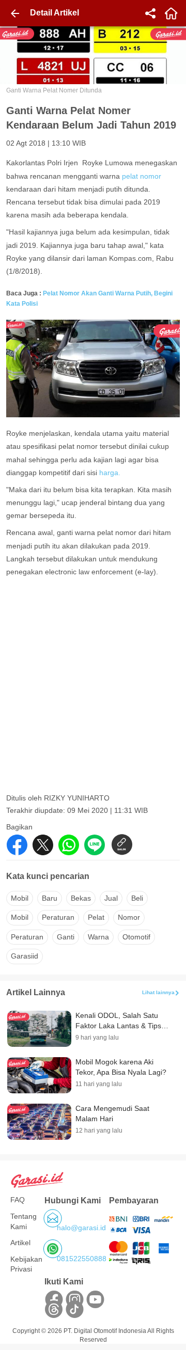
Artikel (20, 1242)
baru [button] (49, 898)
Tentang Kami (23, 1221)
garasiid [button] (24, 956)
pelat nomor (141, 176)
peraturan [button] (58, 917)
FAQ (17, 1200)
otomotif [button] (136, 937)
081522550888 (81, 1258)
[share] (150, 13)
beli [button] (137, 898)
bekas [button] (81, 898)
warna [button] (98, 937)
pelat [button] (96, 917)
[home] (171, 13)
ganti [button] (65, 937)
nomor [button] (129, 917)
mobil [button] (19, 898)
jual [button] (111, 898)
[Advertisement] (93, 696)
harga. (109, 472)
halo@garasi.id (81, 1227)
